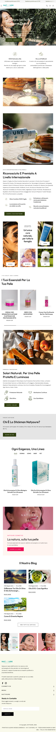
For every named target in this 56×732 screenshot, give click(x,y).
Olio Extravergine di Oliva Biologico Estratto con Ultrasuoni (15, 491)
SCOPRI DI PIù (9, 434)
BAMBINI (27, 264)
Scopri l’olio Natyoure (15, 213)
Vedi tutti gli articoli (28, 624)
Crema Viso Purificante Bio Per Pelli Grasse (46, 313)
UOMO (45, 243)
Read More (7, 594)
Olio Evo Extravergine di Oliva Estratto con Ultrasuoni (41, 491)
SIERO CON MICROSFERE (28, 313)
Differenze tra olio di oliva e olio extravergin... (14, 589)
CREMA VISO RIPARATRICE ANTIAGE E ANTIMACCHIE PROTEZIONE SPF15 (9, 315)
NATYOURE (30, 725)
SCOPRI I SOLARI (12, 405)
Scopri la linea (15, 549)
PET (45, 264)
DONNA (10, 264)
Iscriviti (8, 714)
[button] (1, 6)
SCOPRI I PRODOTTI (14, 40)
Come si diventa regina (13, 616)
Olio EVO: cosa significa (38, 588)
